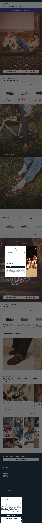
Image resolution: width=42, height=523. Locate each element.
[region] (11, 510)
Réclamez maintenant (15, 267)
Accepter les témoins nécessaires (12, 518)
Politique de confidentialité (6, 509)
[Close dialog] (36, 248)
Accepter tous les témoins (11, 515)
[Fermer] (21, 498)
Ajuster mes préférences (11, 521)
